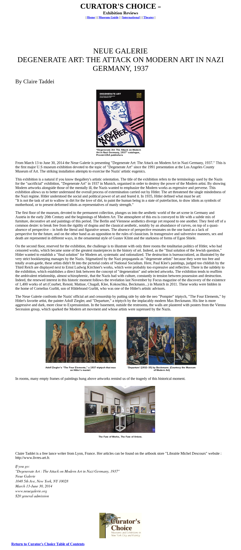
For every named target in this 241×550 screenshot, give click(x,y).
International (131, 17)
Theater (148, 17)
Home (91, 17)
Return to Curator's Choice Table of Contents (47, 544)
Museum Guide (109, 17)
